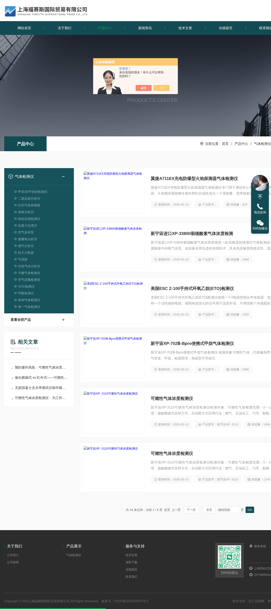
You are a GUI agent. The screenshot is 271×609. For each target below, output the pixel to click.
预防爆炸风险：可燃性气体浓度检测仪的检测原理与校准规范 (41, 367)
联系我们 (131, 576)
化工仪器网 (256, 601)
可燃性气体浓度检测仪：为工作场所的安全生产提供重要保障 (41, 398)
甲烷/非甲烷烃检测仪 (32, 191)
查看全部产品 (21, 319)
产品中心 (105, 28)
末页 (209, 510)
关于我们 (64, 28)
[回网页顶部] (260, 197)
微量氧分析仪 (27, 239)
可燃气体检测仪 (29, 273)
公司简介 (13, 555)
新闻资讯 (145, 28)
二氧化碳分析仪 (29, 198)
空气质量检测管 (29, 279)
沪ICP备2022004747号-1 (131, 601)
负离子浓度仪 (27, 225)
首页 (225, 143)
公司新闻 (13, 562)
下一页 (191, 510)
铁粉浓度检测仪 (29, 219)
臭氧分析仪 (26, 212)
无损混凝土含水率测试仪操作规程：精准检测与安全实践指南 (41, 388)
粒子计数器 (26, 252)
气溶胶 (23, 259)
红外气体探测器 (29, 205)
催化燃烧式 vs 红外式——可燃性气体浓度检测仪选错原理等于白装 (41, 377)
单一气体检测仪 (29, 307)
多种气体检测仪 (29, 300)
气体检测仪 (262, 143)
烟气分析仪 (26, 246)
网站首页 (24, 28)
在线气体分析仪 (29, 266)
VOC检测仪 (26, 286)
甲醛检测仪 (26, 293)
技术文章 (185, 28)
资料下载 (131, 562)
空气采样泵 (26, 232)
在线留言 (225, 28)
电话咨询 (260, 212)
